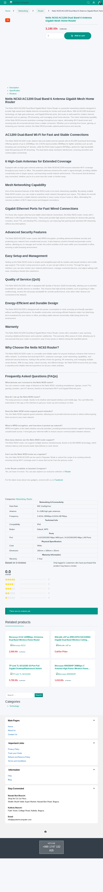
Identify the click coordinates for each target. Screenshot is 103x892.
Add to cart (80, 36)
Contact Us (12, 734)
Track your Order (15, 753)
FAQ (10, 776)
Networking (23, 11)
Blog (10, 780)
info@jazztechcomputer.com (20, 819)
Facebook (59, 480)
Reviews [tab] (13, 94)
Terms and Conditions (17, 761)
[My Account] (93, 2)
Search (88, 2)
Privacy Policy (13, 749)
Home (7, 11)
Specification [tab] (15, 90)
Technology (14, 706)
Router (41, 11)
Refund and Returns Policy (19, 757)
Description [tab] (14, 87)
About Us (12, 730)
